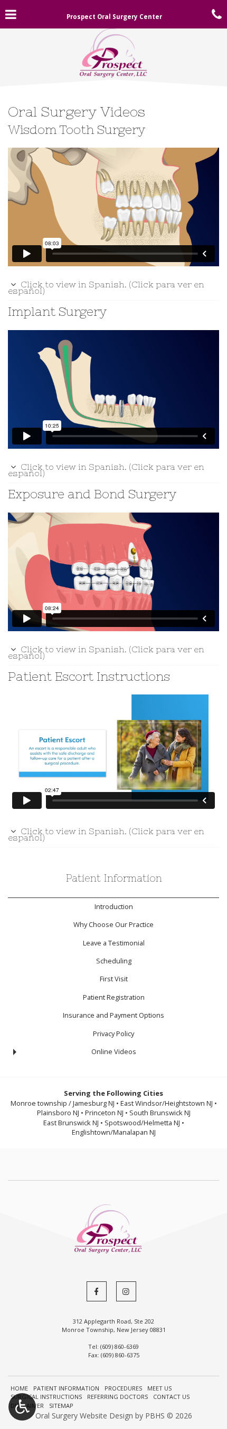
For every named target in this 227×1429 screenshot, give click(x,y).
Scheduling (113, 960)
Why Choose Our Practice (113, 924)
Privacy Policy (113, 1033)
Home (19, 1388)
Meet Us (159, 1388)
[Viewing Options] (22, 1407)
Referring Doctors (117, 1397)
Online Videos (113, 1051)
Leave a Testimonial (114, 943)
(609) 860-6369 (119, 1346)
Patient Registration (114, 997)
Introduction (113, 906)
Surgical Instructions (46, 1397)
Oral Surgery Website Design (84, 1416)
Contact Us (171, 1397)
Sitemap (61, 1405)
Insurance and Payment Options (113, 1015)
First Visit (114, 978)
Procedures (123, 1388)
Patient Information (113, 878)
